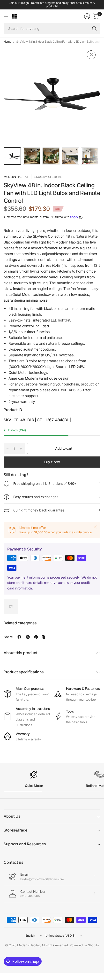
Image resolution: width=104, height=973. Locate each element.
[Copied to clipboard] (43, 637)
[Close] (95, 527)
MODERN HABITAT (16, 177)
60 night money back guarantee (38, 510)
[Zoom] (91, 54)
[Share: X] (28, 637)
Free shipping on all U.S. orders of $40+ (44, 483)
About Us (12, 816)
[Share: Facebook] (19, 637)
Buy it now (52, 462)
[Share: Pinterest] (36, 637)
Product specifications (24, 671)
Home (7, 41)
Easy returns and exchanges (35, 497)
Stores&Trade (15, 830)
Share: (8, 637)
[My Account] (87, 16)
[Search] (94, 28)
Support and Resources (25, 843)
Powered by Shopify (84, 945)
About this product (20, 652)
